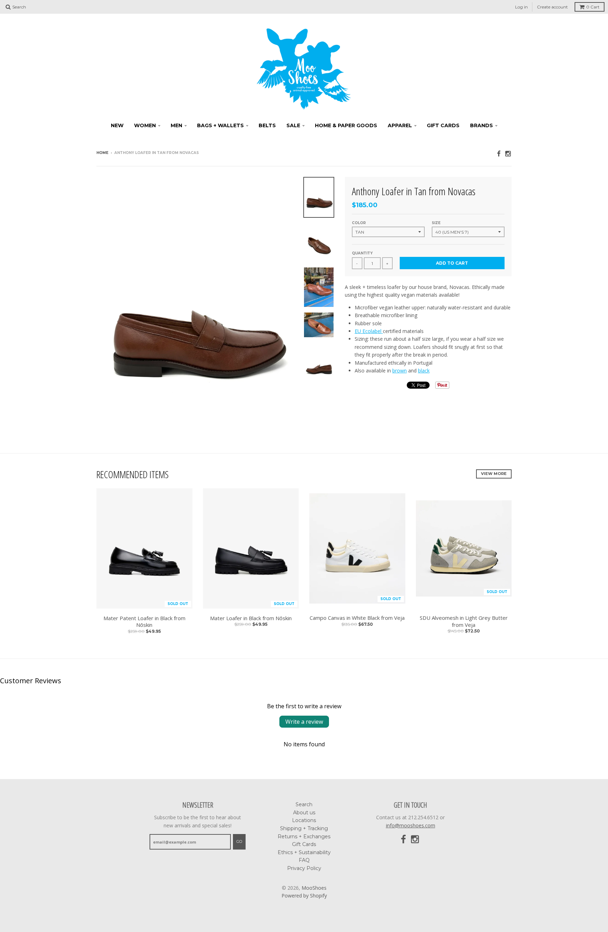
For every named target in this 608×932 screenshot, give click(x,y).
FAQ (304, 860)
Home (102, 152)
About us (304, 812)
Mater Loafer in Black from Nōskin (251, 618)
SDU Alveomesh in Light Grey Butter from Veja (464, 621)
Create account (552, 7)
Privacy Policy (304, 868)
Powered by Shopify (304, 895)
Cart (593, 7)
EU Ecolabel (368, 331)
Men (176, 125)
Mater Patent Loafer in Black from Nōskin (144, 622)
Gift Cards (443, 125)
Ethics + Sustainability (304, 852)
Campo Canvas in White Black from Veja (357, 618)
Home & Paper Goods (346, 125)
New (117, 125)
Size (436, 223)
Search (304, 804)
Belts (267, 125)
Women (145, 125)
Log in (521, 7)
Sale (293, 125)
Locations (304, 820)
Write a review (304, 722)
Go (239, 841)
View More (494, 473)
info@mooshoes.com (410, 825)
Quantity (362, 253)
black (424, 370)
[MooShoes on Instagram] (508, 153)
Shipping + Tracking (304, 828)
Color (359, 223)
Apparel (400, 125)
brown (399, 370)
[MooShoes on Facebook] (498, 153)
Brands (481, 125)
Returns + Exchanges (304, 836)
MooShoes (314, 887)
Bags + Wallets (220, 125)
